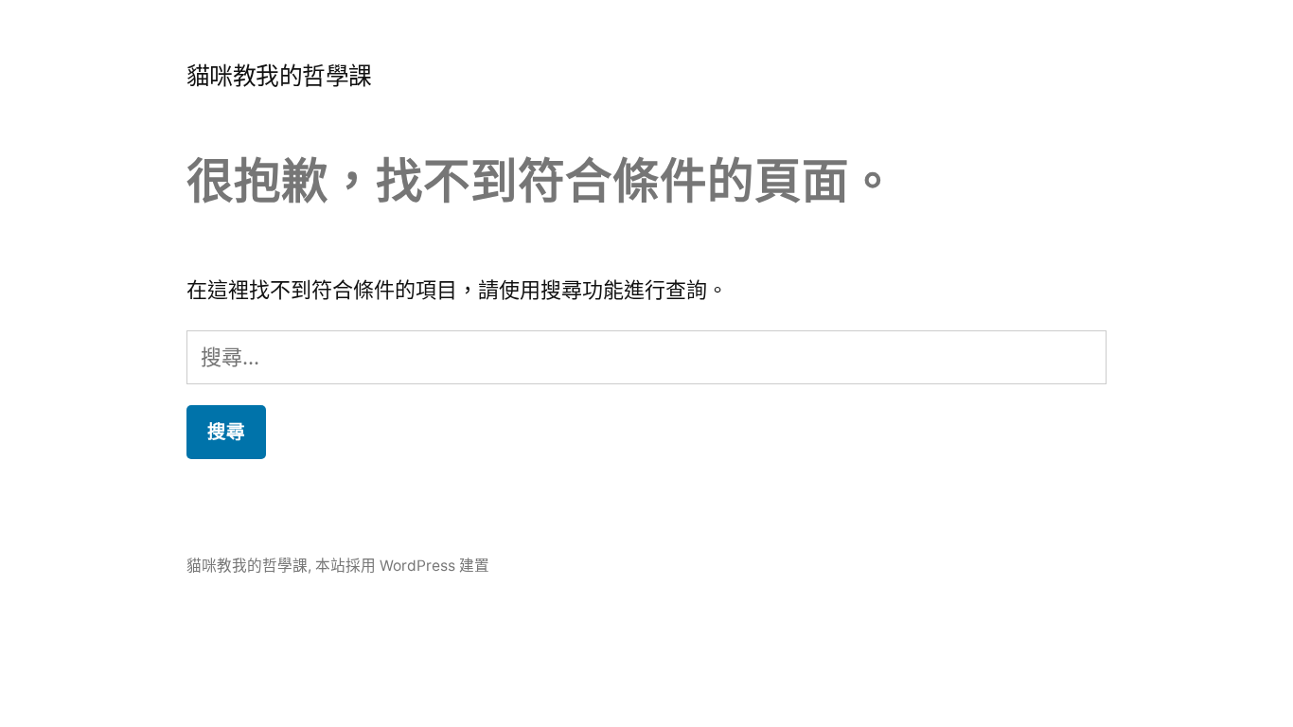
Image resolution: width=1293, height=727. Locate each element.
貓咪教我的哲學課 (279, 76)
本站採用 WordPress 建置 (402, 566)
